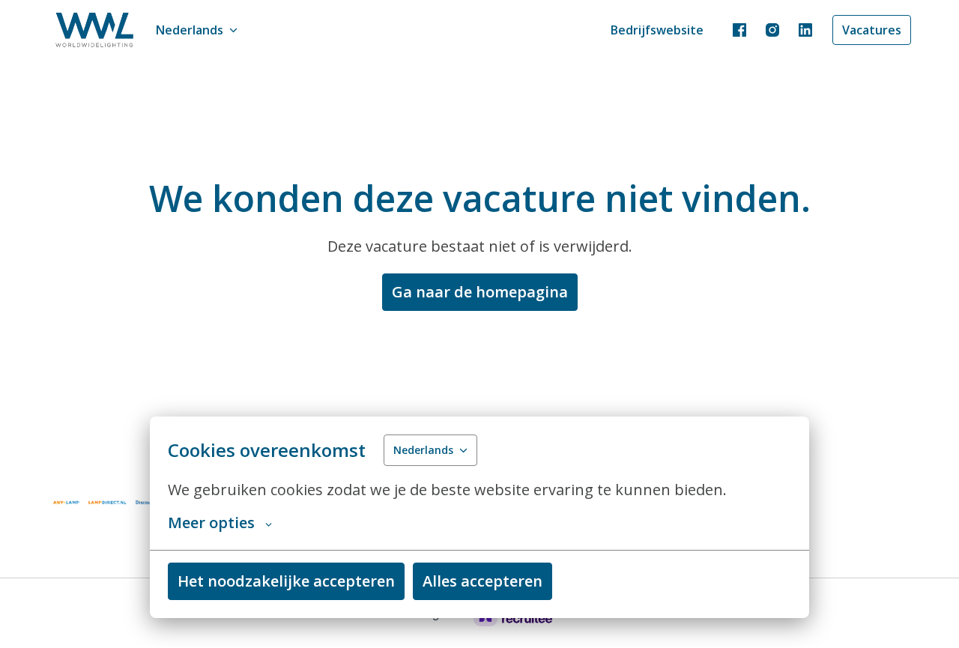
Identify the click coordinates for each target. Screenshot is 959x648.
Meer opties (211, 523)
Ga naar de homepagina (480, 292)
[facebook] (739, 30)
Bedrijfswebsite (657, 30)
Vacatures (871, 30)
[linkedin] (805, 30)
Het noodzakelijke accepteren (286, 581)
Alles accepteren (482, 581)
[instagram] (772, 30)
